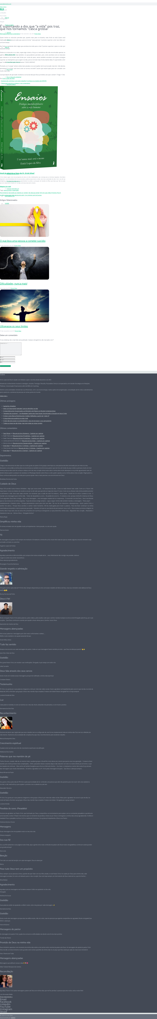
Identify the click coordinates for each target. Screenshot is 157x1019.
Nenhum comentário (13, 34)
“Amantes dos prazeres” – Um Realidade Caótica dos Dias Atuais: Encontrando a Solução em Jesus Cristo (35, 413)
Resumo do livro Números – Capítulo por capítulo (28, 433)
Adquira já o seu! (5, 186)
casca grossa (8, 190)
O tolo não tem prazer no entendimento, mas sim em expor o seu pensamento (27, 421)
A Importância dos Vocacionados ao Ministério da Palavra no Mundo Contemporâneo (29, 411)
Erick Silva (38, 34)
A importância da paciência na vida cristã (15, 418)
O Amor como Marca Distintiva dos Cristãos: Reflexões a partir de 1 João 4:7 (26, 416)
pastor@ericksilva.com (5, 4)
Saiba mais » (4, 396)
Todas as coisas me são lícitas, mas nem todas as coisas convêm (22, 423)
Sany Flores (6, 433)
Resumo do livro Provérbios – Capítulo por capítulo (28, 436)
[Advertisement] (9, 1014)
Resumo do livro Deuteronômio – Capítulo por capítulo (30, 443)
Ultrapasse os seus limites (14, 326)
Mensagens (3, 34)
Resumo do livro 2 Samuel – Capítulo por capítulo (27, 451)
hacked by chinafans (9, 406)
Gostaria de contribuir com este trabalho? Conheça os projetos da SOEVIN (23, 81)
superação (15, 190)
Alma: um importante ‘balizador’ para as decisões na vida (20, 408)
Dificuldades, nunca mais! (13, 284)
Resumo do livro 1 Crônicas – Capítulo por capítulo (27, 446)
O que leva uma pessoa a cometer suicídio (22, 241)
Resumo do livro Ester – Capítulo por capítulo (36, 441)
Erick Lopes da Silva (8, 78)
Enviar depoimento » (6, 997)
